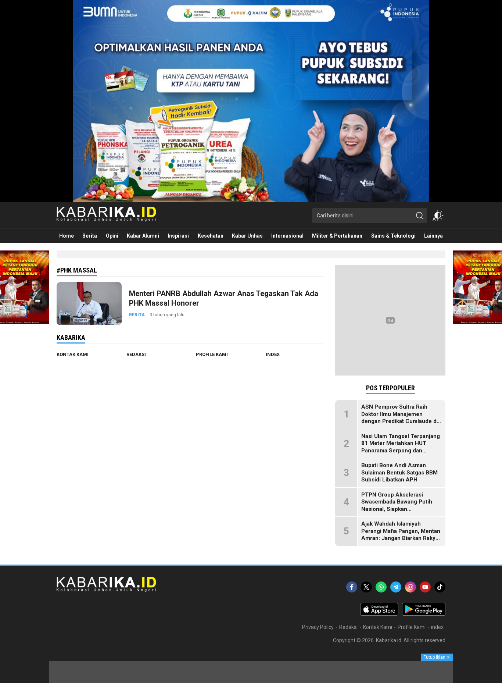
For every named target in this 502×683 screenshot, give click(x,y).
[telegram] (395, 587)
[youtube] (425, 587)
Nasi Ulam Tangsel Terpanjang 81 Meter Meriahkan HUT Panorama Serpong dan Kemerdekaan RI (400, 447)
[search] (419, 215)
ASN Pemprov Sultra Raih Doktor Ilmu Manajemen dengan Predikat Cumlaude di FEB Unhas (399, 417)
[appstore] (379, 614)
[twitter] (366, 587)
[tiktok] (439, 587)
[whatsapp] (381, 587)
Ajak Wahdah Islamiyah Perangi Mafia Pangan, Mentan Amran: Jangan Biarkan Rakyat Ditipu (400, 534)
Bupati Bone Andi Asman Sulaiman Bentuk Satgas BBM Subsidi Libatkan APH (399, 472)
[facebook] (351, 587)
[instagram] (410, 587)
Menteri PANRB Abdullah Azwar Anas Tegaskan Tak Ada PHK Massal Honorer (223, 298)
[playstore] (423, 614)
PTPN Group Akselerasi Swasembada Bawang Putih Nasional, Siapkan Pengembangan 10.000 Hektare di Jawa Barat (396, 509)
